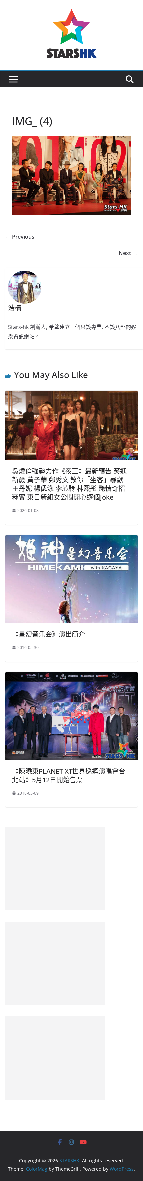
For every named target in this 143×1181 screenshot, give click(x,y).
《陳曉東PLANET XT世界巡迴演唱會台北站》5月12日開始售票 (68, 775)
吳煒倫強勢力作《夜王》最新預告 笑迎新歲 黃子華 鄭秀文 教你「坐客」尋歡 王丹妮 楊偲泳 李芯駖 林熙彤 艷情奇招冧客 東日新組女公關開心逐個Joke (69, 484)
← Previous (19, 236)
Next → (128, 253)
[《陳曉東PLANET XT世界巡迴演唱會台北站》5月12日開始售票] (71, 676)
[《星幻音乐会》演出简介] (71, 539)
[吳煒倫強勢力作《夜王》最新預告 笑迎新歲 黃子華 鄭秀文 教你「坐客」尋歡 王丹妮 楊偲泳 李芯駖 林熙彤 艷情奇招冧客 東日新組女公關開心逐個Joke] (71, 395)
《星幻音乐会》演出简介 (48, 634)
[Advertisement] (55, 868)
